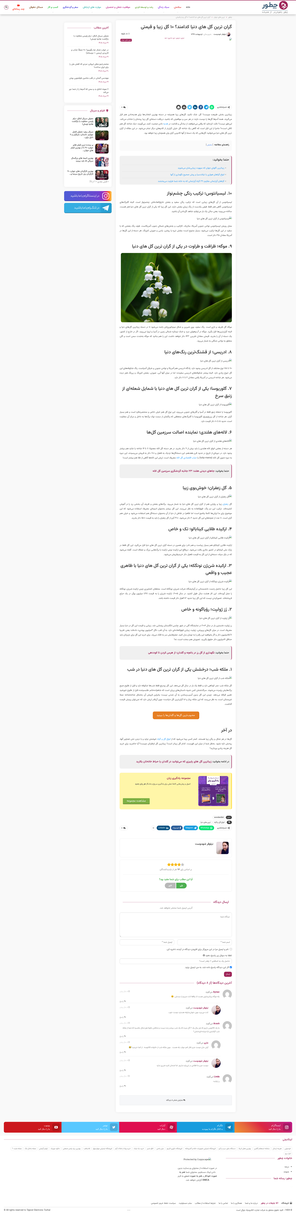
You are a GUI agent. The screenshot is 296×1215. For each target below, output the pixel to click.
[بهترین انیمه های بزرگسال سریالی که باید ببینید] (102, 162)
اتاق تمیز (150, 1148)
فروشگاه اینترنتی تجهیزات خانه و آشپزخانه (200, 1148)
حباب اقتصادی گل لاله (186, 458)
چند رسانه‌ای (18, 9)
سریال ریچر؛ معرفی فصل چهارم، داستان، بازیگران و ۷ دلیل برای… (81, 134)
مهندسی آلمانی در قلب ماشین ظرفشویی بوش (89, 78)
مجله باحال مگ (30, 1148)
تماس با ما (223, 1203)
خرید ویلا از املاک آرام (123, 1148)
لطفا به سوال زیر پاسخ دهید (219, 955)
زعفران (225, 504)
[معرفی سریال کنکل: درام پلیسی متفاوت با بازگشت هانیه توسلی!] (102, 122)
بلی (181, 885)
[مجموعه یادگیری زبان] (213, 791)
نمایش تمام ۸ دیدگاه (174, 1100)
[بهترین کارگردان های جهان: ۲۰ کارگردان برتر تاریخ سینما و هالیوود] (102, 175)
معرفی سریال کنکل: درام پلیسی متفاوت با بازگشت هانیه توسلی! (91, 37)
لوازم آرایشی (43, 1148)
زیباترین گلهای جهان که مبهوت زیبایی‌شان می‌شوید (201, 168)
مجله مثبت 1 (17, 1148)
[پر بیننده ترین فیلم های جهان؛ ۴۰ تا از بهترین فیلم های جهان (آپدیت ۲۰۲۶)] (102, 149)
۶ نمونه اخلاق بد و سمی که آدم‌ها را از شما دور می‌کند (89, 91)
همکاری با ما (236, 1203)
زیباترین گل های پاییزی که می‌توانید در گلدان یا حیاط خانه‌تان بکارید (174, 762)
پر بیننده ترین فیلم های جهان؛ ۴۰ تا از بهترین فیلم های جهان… (82, 147)
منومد (286, 1172)
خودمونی (288, 1148)
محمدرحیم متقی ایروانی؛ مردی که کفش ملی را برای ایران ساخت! (89, 66)
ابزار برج (288, 1153)
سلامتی (177, 7)
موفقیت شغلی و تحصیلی (118, 7)
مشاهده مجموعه (136, 801)
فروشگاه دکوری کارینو (174, 1148)
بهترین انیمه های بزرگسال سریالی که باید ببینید (82, 160)
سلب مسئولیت (185, 1203)
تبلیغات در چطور (268, 1203)
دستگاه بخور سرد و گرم (227, 1148)
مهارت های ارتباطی (92, 7)
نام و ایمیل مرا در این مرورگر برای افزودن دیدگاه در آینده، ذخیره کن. (197, 949)
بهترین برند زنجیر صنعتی (72, 1148)
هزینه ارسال (277, 1148)
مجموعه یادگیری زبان (179, 778)
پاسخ (122, 1001)
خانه (188, 7)
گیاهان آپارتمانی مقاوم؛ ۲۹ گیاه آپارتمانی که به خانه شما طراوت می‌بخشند (191, 181)
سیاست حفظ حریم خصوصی (163, 1203)
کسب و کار (53, 7)
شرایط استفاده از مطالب (205, 1203)
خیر (170, 885)
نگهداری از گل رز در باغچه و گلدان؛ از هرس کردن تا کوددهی (181, 653)
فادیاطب (87, 1148)
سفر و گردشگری (70, 7)
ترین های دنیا (206, 822)
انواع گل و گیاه (164, 739)
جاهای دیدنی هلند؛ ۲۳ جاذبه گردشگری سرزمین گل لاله (183, 471)
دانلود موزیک (55, 1148)
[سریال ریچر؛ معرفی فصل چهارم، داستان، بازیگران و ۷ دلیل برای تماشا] (102, 135)
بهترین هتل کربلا (245, 1148)
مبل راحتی (160, 1148)
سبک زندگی (163, 7)
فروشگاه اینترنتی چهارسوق (102, 1148)
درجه (287, 1167)
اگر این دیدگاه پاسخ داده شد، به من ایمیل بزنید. (207, 967)
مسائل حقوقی (36, 7)
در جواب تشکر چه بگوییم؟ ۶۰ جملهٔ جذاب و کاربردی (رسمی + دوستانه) (90, 51)
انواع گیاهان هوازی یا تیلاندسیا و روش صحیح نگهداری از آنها (197, 174)
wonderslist (219, 817)
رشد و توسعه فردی (144, 7)
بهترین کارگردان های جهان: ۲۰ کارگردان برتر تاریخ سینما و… (80, 173)
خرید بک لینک (139, 1148)
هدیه (165, 124)
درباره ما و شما (251, 1203)
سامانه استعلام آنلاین (262, 1148)
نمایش (209, 145)
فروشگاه (285, 1203)
